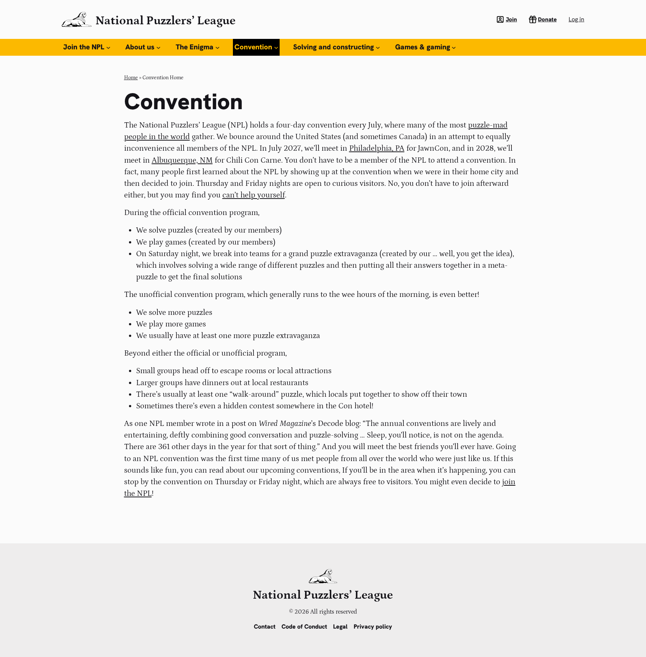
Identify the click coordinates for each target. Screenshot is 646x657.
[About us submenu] (158, 47)
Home (131, 78)
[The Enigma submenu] (217, 47)
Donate (547, 19)
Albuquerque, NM (182, 160)
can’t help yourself (253, 195)
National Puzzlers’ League (165, 21)
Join (511, 19)
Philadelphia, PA (376, 148)
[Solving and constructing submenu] (378, 47)
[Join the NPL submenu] (108, 47)
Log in (576, 19)
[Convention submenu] (276, 47)
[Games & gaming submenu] (454, 47)
